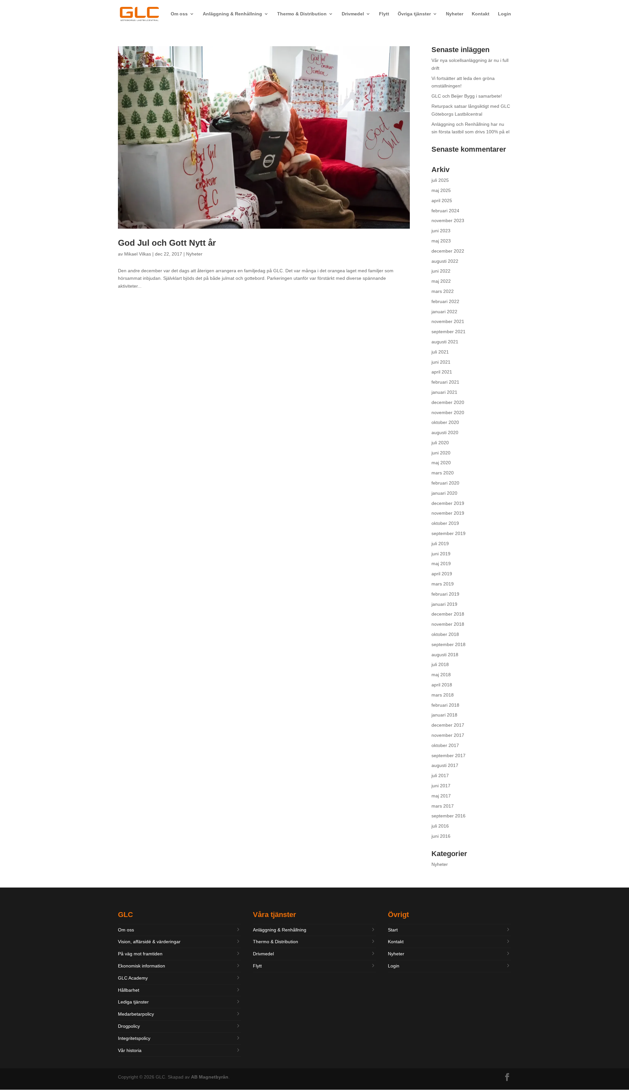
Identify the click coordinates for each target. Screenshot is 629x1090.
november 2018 (447, 624)
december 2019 (447, 503)
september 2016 (448, 815)
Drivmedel (353, 13)
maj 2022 (441, 281)
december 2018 (447, 614)
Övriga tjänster (414, 13)
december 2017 (447, 725)
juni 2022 (440, 271)
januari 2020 (444, 493)
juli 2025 (440, 180)
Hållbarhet (128, 990)
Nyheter (454, 13)
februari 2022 (445, 301)
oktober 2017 (445, 745)
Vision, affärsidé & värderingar (149, 941)
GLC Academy (133, 978)
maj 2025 (441, 190)
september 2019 (448, 533)
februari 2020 (445, 483)
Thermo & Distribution (302, 13)
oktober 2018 (445, 634)
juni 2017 (440, 785)
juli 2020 (440, 442)
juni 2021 (440, 362)
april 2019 (441, 573)
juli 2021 (440, 351)
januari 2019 (444, 604)
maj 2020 (441, 462)
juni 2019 (440, 553)
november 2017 (447, 735)
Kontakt (480, 13)
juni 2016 (440, 836)
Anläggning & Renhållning (232, 13)
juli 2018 (440, 664)
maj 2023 (441, 240)
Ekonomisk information (141, 965)
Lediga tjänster (133, 1001)
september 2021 (448, 331)
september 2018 (448, 644)
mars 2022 (442, 291)
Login (504, 13)
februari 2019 (445, 594)
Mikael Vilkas (137, 254)
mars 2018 (442, 695)
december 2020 (447, 402)
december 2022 (447, 251)
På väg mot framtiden (140, 953)
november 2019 (447, 513)
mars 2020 (442, 472)
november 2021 (447, 321)
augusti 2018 (444, 654)
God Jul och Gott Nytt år (167, 243)
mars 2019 (442, 583)
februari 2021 (445, 382)
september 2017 (448, 755)
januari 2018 (444, 714)
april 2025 (441, 200)
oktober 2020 (445, 422)
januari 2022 (444, 311)
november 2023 (447, 220)
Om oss (179, 13)
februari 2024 (445, 210)
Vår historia (130, 1050)
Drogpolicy (129, 1026)
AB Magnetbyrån (209, 1077)
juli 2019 (440, 543)
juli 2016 (440, 826)
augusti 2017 (444, 765)
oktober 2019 (445, 523)
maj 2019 (441, 563)
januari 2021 (444, 392)
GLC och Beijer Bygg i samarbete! (466, 96)
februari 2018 (445, 705)
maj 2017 (441, 795)
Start (393, 929)
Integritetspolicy (134, 1038)
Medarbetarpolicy (136, 1014)
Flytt (384, 13)
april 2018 (441, 684)
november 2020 (447, 412)
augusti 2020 (444, 432)
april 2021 (441, 371)
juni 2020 (440, 452)
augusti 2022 (444, 261)
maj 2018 (441, 674)
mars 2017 (442, 806)
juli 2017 (440, 775)
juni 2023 (440, 230)
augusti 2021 (444, 341)
